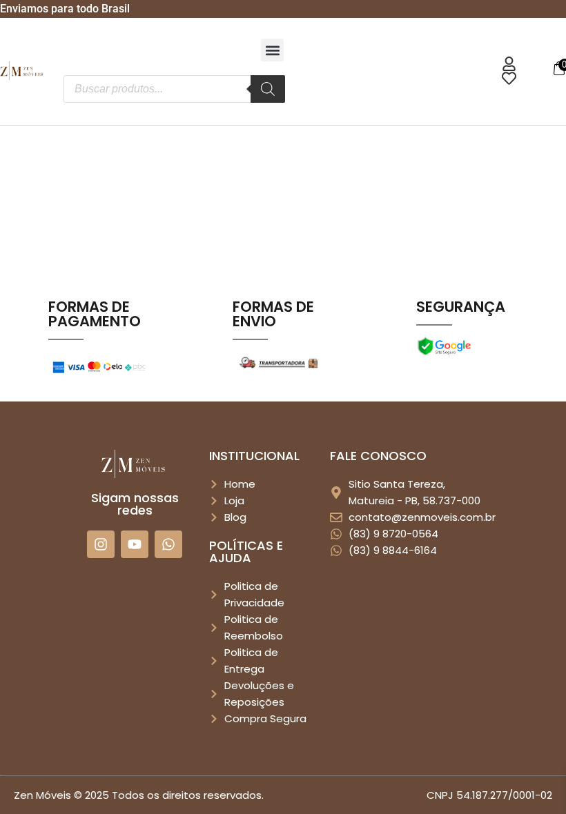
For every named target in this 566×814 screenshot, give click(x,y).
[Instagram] (101, 544)
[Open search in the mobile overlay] (174, 89)
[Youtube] (134, 544)
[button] (272, 50)
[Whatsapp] (168, 544)
